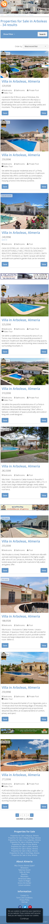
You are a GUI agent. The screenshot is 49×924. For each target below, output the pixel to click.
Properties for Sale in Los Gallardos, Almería (24, 840)
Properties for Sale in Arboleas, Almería (24, 842)
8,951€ (4, 240)
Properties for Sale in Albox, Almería (24, 851)
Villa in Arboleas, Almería (21, 81)
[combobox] (35, 46)
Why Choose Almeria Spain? (24, 865)
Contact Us (24, 895)
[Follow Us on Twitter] (25, 907)
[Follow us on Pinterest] (30, 907)
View (44, 113)
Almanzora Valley (24, 879)
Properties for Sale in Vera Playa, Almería (24, 853)
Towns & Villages (24, 881)
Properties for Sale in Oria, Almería (24, 844)
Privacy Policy (24, 900)
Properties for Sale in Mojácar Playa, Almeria (24, 838)
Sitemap (24, 902)
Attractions (24, 868)
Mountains (24, 876)
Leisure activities (24, 885)
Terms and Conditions (24, 898)
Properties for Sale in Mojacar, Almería (24, 836)
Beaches (24, 874)
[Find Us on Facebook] (20, 907)
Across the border (24, 883)
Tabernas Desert (24, 870)
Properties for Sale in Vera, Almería (24, 855)
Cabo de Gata (24, 872)
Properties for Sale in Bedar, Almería (24, 849)
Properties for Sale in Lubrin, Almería (24, 846)
